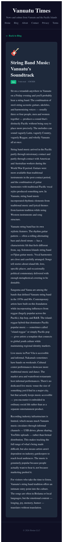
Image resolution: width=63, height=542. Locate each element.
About (25, 22)
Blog (16, 22)
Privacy (45, 22)
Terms (55, 22)
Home (7, 22)
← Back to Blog (14, 35)
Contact (35, 22)
